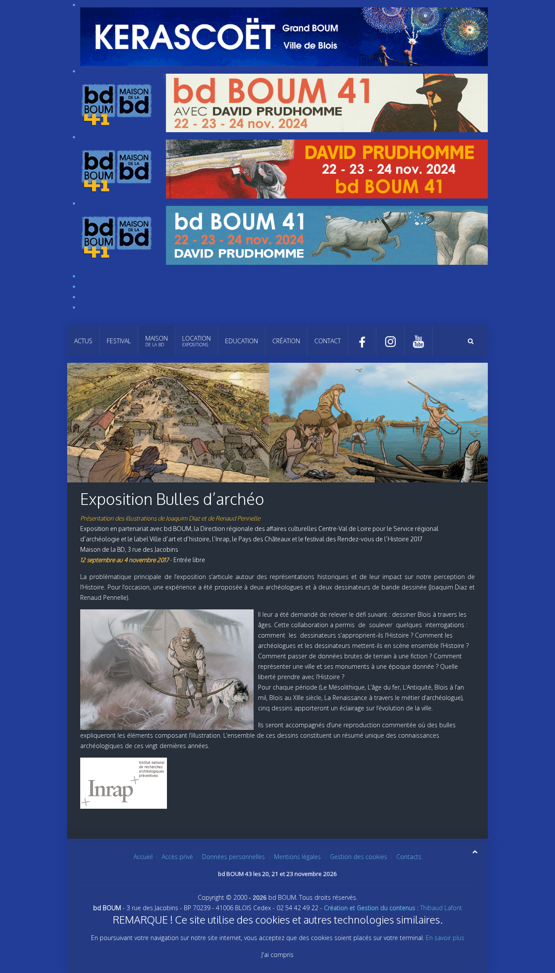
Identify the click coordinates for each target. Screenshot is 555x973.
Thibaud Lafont (393, 908)
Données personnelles (233, 857)
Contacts (408, 857)
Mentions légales (297, 857)
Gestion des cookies (358, 857)
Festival (119, 341)
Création (286, 341)
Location (196, 341)
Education (241, 341)
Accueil (143, 857)
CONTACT (327, 341)
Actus (83, 341)
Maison (156, 341)
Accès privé (177, 857)
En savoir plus (445, 938)
